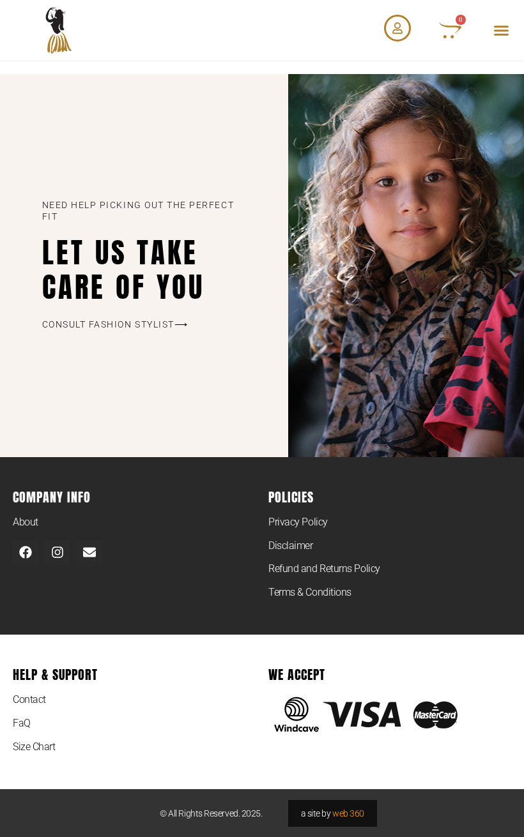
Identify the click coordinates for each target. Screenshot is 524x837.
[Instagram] (57, 552)
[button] (501, 31)
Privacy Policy (298, 522)
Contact (29, 699)
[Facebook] (25, 552)
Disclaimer (290, 545)
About (25, 522)
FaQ (22, 723)
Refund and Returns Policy (324, 568)
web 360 (348, 813)
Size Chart (34, 747)
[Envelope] (89, 552)
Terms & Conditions (309, 592)
